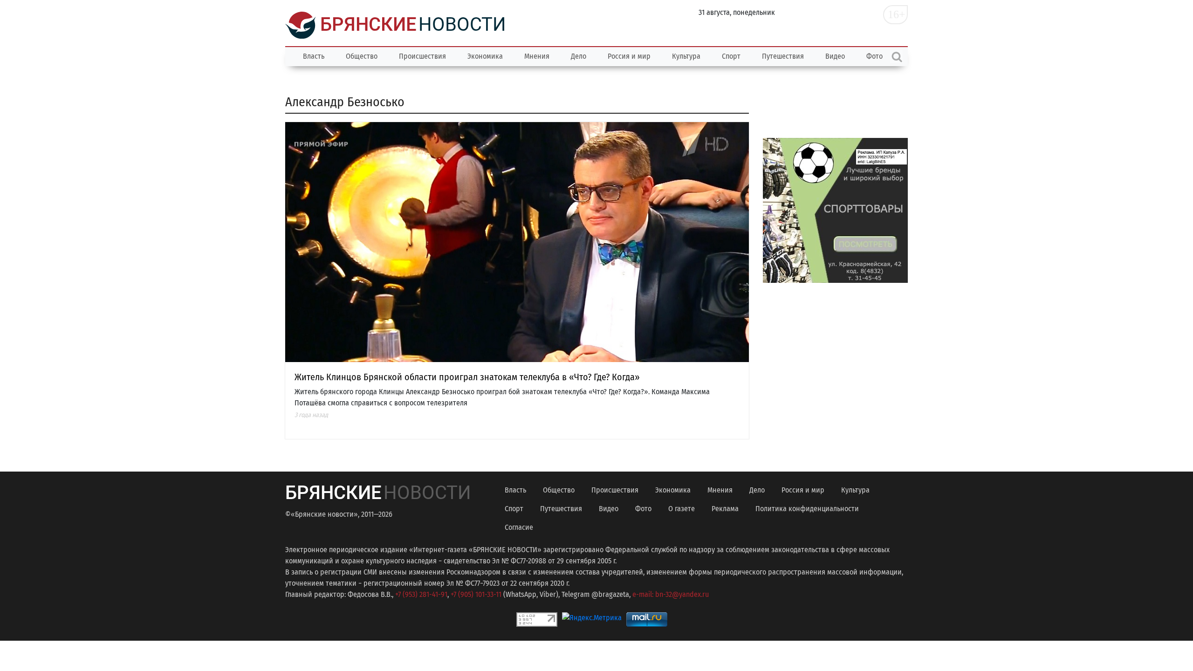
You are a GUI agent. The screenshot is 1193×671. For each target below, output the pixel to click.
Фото (643, 508)
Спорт (731, 56)
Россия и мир (629, 56)
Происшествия (422, 56)
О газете (681, 508)
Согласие (519, 527)
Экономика (485, 56)
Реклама (725, 508)
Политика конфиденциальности (807, 508)
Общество (361, 56)
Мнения (536, 56)
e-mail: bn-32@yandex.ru (670, 594)
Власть (313, 56)
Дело (578, 56)
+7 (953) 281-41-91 (421, 594)
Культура (686, 56)
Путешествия (783, 56)
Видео (835, 56)
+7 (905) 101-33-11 (476, 594)
